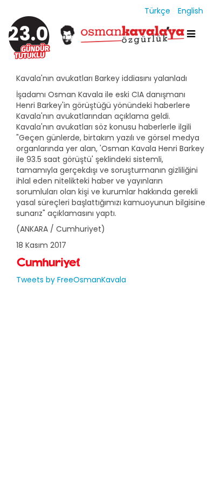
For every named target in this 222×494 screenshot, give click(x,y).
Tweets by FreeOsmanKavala (71, 279)
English (190, 10)
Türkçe (158, 10)
